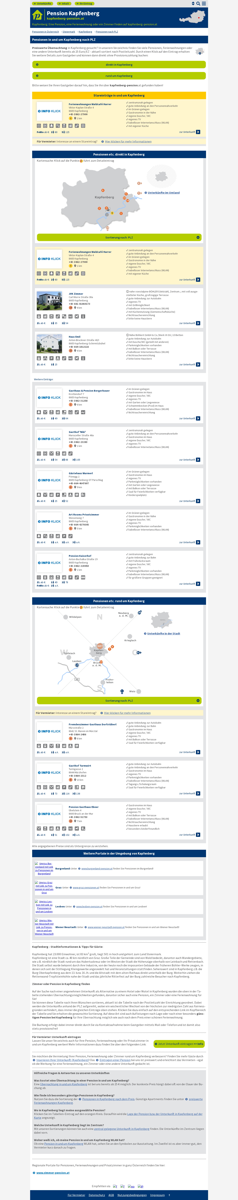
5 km (78, 528)
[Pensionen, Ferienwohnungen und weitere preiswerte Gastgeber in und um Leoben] (44, 906)
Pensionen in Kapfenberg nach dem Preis (108, 1099)
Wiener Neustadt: (66, 927)
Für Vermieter (76, 1195)
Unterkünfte (42, 3)
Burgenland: (62, 868)
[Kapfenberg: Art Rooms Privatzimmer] (51, 522)
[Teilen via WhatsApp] (132, 1186)
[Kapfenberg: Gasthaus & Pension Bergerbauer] (51, 398)
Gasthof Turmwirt (80, 765)
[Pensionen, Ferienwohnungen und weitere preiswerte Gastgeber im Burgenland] (44, 868)
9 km (78, 487)
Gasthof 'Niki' (77, 432)
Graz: (58, 887)
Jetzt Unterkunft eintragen (180, 1044)
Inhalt (64, 3)
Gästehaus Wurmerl (81, 473)
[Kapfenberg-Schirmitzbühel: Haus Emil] (51, 344)
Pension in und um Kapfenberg (63, 1143)
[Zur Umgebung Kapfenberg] (161, 187)
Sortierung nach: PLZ (152, 237)
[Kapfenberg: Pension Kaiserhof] (51, 563)
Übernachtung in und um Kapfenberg (63, 1084)
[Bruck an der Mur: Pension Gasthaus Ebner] (51, 814)
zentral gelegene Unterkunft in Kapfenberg (121, 1129)
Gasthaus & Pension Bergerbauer (89, 390)
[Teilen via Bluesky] (123, 1186)
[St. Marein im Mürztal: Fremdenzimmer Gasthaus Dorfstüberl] (51, 732)
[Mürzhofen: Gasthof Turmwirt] (51, 773)
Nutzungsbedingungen (132, 1195)
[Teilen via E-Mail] (142, 1186)
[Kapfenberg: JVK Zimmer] (51, 301)
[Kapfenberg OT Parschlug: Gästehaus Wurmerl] (51, 481)
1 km (78, 118)
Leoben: (60, 906)
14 (71, 307)
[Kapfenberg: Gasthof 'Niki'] (51, 439)
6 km (78, 404)
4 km (78, 307)
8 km (78, 738)
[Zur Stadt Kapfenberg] (161, 628)
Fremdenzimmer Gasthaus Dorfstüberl (92, 724)
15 (71, 350)
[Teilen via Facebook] (116, 1186)
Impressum (157, 1195)
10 (71, 821)
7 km (78, 821)
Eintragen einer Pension (115, 1060)
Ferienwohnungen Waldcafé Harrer (90, 104)
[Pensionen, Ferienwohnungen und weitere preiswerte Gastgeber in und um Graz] (44, 887)
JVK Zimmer (76, 293)
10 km (78, 779)
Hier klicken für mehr (128, 141)
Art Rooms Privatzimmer (84, 514)
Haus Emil (74, 336)
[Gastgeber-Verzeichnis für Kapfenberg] (38, 14)
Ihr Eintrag (84, 3)
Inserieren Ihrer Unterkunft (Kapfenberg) (62, 1060)
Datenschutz (97, 1195)
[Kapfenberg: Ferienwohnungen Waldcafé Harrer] (51, 111)
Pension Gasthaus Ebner (84, 807)
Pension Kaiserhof (80, 555)
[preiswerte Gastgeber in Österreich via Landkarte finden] (192, 20)
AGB (111, 1195)
